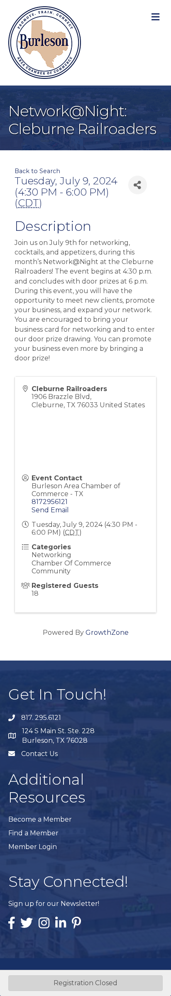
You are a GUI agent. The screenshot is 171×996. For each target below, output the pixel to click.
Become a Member (40, 819)
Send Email (50, 510)
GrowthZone (107, 632)
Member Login (32, 847)
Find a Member (33, 833)
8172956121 (50, 502)
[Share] (137, 185)
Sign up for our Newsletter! (53, 904)
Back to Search (37, 171)
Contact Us (39, 754)
